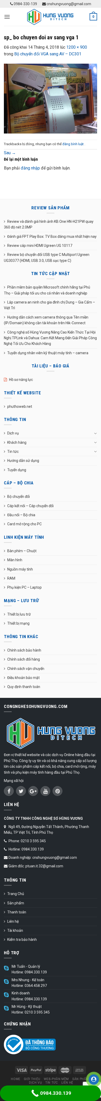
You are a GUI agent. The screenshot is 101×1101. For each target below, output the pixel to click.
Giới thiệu (32, 1079)
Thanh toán (16, 912)
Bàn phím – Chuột (22, 551)
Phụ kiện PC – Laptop (24, 587)
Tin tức (13, 451)
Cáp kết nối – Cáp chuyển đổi (30, 506)
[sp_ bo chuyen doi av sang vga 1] (50, 98)
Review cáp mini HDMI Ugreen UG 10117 (39, 245)
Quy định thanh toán (23, 687)
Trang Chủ (15, 894)
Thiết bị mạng (18, 623)
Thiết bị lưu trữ (19, 614)
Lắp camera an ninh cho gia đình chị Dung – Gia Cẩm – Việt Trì (49, 305)
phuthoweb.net (19, 406)
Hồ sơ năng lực (21, 380)
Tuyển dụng (16, 470)
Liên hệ (13, 921)
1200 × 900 (76, 47)
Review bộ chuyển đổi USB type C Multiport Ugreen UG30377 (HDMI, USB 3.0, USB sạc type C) (46, 257)
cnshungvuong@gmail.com (68, 4)
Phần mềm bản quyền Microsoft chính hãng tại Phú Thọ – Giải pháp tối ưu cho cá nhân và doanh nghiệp (47, 290)
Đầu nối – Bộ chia (21, 515)
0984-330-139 (25, 4)
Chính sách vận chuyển (25, 669)
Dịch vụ (13, 433)
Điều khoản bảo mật (23, 678)
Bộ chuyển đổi (18, 496)
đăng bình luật (73, 144)
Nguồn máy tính (20, 569)
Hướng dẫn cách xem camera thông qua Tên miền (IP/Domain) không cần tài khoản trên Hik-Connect (46, 320)
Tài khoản (15, 930)
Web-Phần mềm (56, 1079)
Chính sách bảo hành (24, 650)
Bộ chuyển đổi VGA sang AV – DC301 (47, 53)
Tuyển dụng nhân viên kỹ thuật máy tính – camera (47, 353)
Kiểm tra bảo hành (22, 939)
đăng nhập (30, 168)
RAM (11, 578)
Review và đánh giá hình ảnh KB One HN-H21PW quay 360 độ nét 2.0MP (48, 224)
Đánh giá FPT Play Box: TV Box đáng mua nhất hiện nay (52, 236)
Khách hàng (16, 442)
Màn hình (14, 560)
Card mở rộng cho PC (24, 524)
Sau (10, 152)
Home (15, 1079)
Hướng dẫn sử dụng (23, 461)
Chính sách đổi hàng (23, 659)
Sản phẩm (15, 903)
